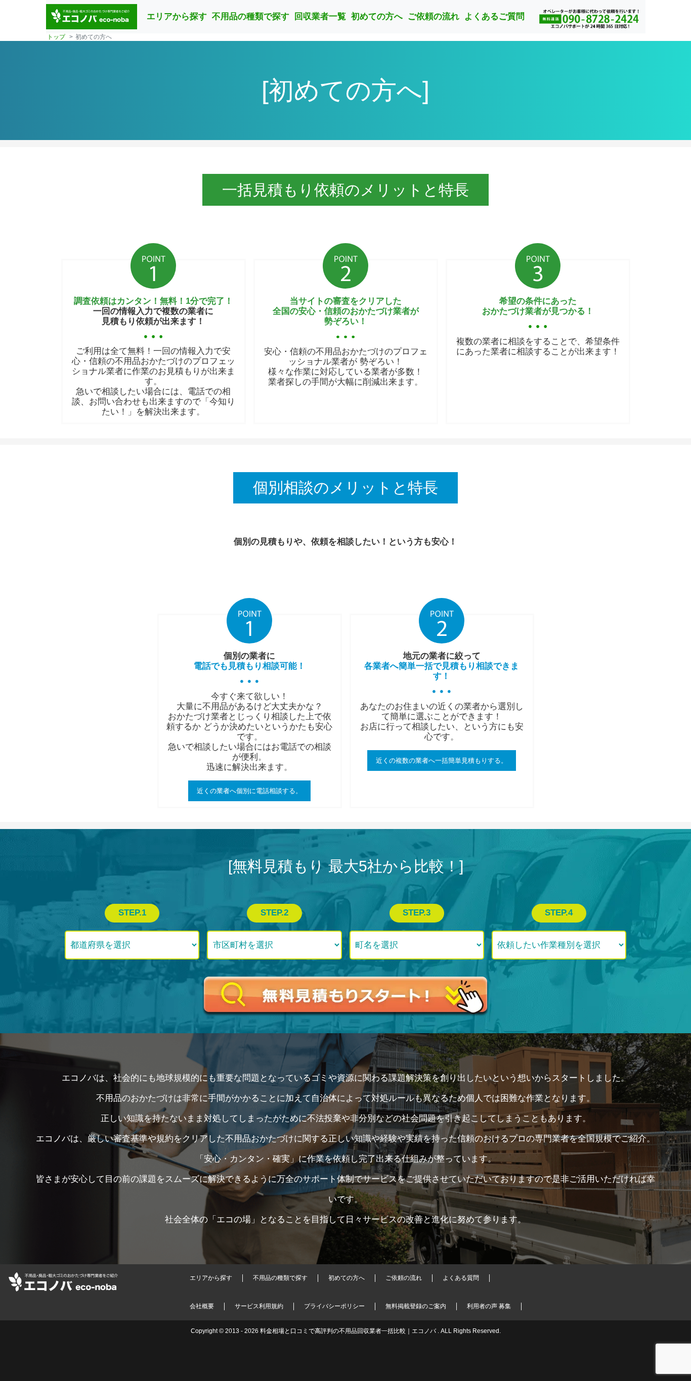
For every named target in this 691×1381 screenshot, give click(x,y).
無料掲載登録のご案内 (415, 1306)
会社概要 (202, 1306)
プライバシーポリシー (334, 1306)
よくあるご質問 (494, 16)
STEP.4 (559, 912)
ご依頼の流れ (433, 16)
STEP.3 (416, 912)
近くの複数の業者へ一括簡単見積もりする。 (441, 760)
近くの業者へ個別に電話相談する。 (249, 791)
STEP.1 (132, 912)
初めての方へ (377, 16)
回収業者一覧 (320, 16)
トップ (56, 36)
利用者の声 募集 (489, 1306)
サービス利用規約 (259, 1306)
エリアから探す (177, 16)
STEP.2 (274, 912)
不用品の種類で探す (250, 16)
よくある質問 (461, 1277)
